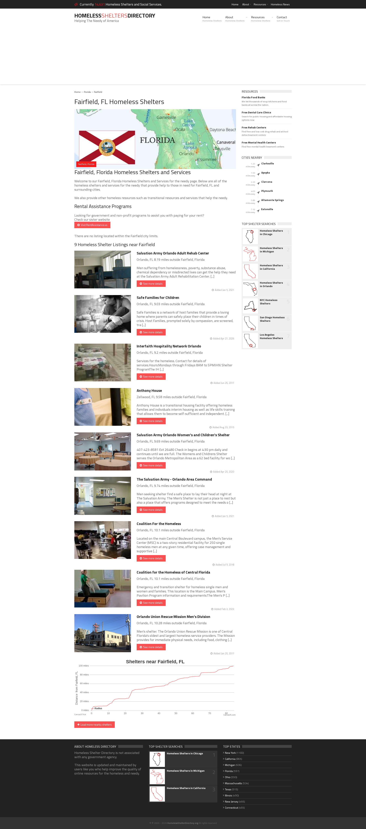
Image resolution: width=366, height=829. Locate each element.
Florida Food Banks (253, 97)
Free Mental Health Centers (259, 142)
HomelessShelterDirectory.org (182, 823)
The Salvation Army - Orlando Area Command (174, 479)
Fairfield (98, 92)
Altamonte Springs (272, 200)
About (245, 4)
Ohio (227, 777)
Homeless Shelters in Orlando (271, 284)
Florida (87, 92)
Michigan (230, 765)
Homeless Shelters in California (271, 267)
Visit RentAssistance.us (93, 225)
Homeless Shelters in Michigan (271, 249)
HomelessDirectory (114, 15)
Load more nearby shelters (95, 725)
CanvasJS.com (230, 715)
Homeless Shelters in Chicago (271, 232)
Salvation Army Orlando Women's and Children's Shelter (183, 435)
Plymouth (267, 191)
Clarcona (266, 181)
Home (235, 4)
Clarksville (267, 163)
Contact (283, 18)
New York (230, 753)
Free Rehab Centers (254, 127)
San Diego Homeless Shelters (272, 319)
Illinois (228, 795)
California (230, 759)
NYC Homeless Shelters (268, 301)
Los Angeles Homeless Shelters (271, 336)
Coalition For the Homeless (159, 524)
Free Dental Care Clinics (256, 112)
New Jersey (231, 801)
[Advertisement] (183, 57)
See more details (152, 284)
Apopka (265, 172)
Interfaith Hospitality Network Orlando (169, 346)
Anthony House (149, 390)
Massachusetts (233, 783)
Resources (260, 4)
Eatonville (267, 209)
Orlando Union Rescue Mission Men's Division (173, 616)
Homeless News (280, 4)
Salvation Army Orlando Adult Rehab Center (173, 253)
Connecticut (231, 808)
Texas (228, 789)
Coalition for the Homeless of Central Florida (173, 572)
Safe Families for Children (158, 297)
